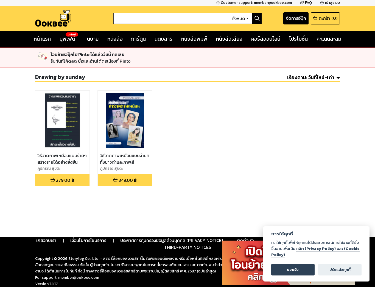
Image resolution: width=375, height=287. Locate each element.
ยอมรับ (293, 269)
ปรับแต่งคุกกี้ (340, 269)
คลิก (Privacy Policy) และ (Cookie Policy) (315, 252)
